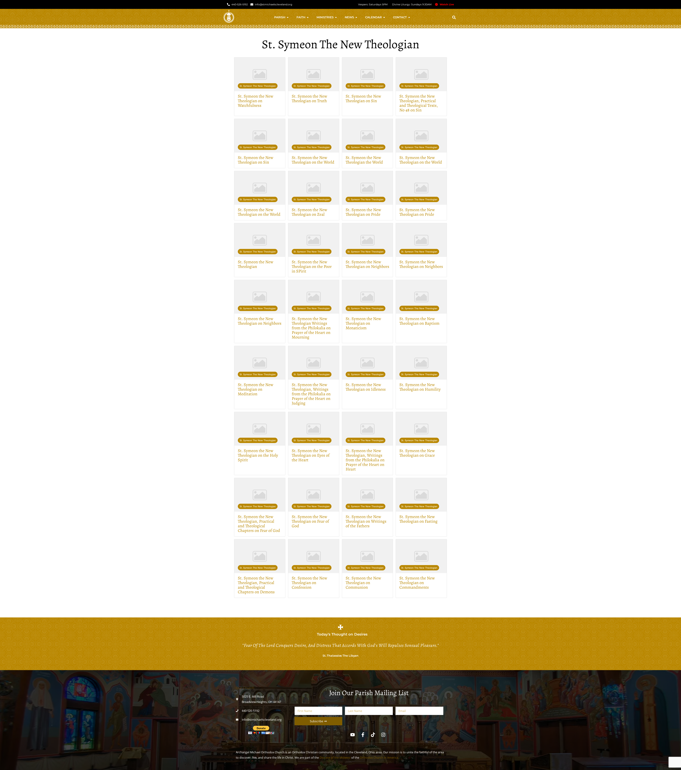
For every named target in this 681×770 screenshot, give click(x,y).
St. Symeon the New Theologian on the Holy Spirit (258, 455)
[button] (454, 17)
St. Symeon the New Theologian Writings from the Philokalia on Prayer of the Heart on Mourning (311, 328)
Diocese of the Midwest (335, 758)
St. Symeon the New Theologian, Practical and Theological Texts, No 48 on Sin (418, 103)
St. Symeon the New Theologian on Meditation (255, 389)
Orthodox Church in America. (379, 758)
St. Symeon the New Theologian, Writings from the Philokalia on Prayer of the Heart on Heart (365, 460)
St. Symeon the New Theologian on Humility (420, 387)
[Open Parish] (287, 17)
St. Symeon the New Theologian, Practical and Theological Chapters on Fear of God (259, 523)
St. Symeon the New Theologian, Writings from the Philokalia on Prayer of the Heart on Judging (311, 394)
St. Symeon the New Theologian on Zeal (309, 212)
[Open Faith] (307, 17)
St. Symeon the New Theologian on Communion (363, 582)
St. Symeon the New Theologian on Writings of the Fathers (366, 521)
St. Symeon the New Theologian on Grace (417, 453)
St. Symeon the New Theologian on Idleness (366, 387)
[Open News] (356, 17)
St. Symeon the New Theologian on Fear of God (310, 521)
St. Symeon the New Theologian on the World (313, 160)
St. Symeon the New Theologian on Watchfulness (255, 100)
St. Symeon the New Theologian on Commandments (417, 582)
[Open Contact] (409, 17)
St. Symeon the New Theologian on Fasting (418, 519)
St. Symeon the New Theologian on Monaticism (363, 323)
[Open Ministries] (335, 17)
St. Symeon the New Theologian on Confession (309, 582)
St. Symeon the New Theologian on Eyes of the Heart (311, 455)
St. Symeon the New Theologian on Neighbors (367, 264)
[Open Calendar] (384, 17)
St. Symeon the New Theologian (258, 85)
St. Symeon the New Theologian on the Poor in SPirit (312, 266)
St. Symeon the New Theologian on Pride (363, 212)
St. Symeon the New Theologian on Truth (309, 98)
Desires (360, 634)
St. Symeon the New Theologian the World (364, 160)
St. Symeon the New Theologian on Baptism (419, 321)
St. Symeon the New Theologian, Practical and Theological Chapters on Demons (256, 585)
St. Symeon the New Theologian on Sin (363, 98)
